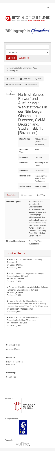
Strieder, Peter (41, 139)
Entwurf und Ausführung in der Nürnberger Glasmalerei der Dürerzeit (25, 274)
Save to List (32, 84)
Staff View (41, 195)
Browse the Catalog (14, 361)
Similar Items (26, 195)
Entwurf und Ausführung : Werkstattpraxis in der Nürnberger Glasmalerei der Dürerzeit (27, 288)
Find (12, 57)
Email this (26, 78)
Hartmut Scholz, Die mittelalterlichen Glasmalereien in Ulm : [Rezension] (23, 318)
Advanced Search (13, 349)
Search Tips (11, 376)
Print (39, 78)
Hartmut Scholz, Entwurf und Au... (23, 67)
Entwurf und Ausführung (40, 179)
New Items (10, 364)
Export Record (15, 84)
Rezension (39, 170)
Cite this (12, 78)
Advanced (24, 57)
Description (11, 195)
